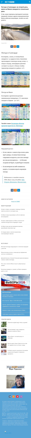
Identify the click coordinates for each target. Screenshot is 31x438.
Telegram (6, 182)
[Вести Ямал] (11, 2)
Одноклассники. (21, 182)
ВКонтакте (13, 182)
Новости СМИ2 (15, 201)
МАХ (23, 180)
